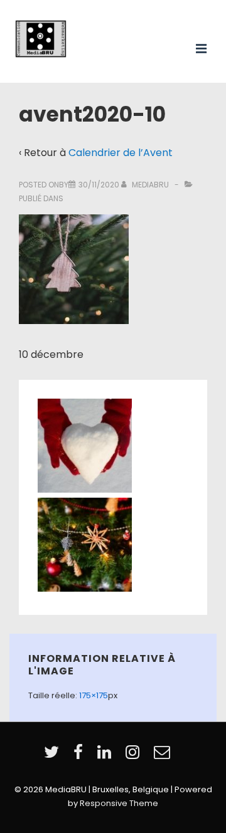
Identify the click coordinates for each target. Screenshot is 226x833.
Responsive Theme (119, 803)
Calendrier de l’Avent (120, 152)
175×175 (93, 695)
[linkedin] (106, 756)
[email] (163, 756)
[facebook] (80, 756)
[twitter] (54, 756)
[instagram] (135, 756)
